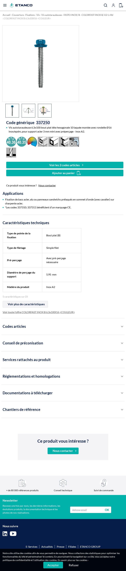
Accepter (53, 565)
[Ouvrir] (5, 5)
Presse (60, 546)
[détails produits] (122, 326)
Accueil (6, 14)
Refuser (74, 565)
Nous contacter (47, 185)
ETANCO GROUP (90, 546)
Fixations (30, 14)
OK (107, 510)
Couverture (18, 14)
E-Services (31, 546)
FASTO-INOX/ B (72, 14)
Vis (38, 14)
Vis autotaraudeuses (51, 14)
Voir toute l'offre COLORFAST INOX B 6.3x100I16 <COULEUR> (39, 312)
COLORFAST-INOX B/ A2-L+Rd (97, 14)
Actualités (47, 546)
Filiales (72, 546)
